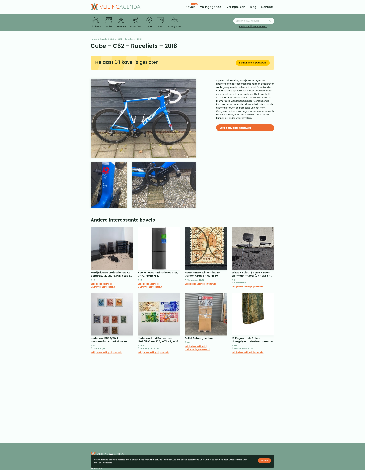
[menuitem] (190, 7)
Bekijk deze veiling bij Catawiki (200, 283)
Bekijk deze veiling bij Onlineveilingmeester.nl (103, 285)
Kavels (103, 39)
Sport (149, 26)
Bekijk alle (252, 26)
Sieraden (121, 26)
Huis (160, 26)
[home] (115, 6)
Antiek (109, 26)
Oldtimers (96, 26)
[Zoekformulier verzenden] (270, 21)
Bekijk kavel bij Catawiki (252, 62)
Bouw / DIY (135, 26)
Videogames (174, 26)
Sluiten (264, 460)
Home (94, 39)
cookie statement (190, 459)
